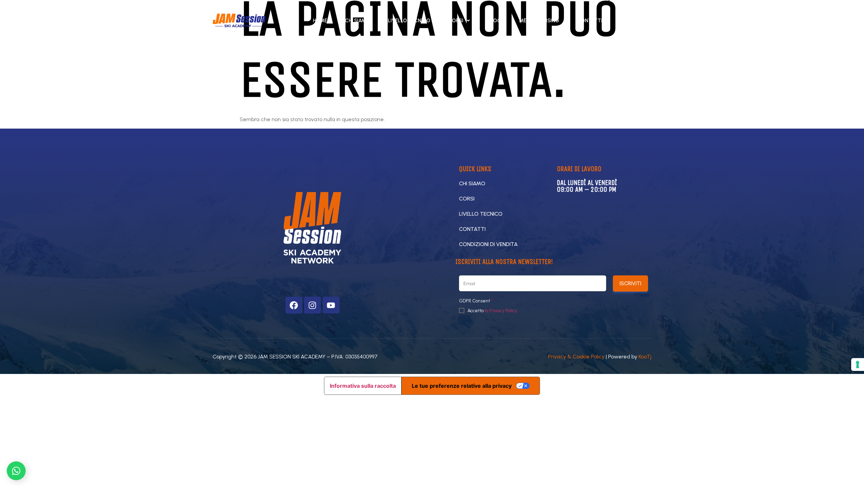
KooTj (645, 356)
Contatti (589, 21)
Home (320, 21)
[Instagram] (312, 305)
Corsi (455, 21)
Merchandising (539, 21)
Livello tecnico (409, 21)
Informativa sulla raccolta (363, 385)
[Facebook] (294, 305)
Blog (494, 21)
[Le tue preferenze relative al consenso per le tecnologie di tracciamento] (857, 364)
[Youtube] (331, 305)
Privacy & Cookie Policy (576, 356)
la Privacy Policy (501, 311)
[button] (459, 20)
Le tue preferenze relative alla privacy (462, 385)
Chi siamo (357, 21)
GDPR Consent (476, 301)
